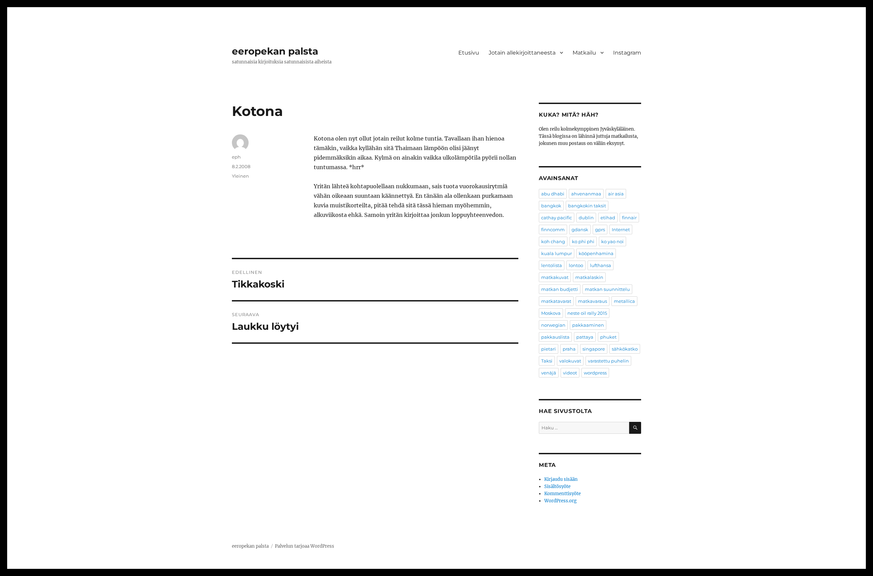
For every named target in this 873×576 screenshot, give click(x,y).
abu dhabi (552, 193)
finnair (629, 217)
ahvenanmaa (586, 193)
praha (569, 349)
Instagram (627, 52)
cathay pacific (556, 217)
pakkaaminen (588, 325)
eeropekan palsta (275, 51)
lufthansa (600, 265)
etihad (608, 217)
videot (570, 372)
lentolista (551, 265)
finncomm (553, 229)
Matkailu (584, 52)
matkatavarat (556, 301)
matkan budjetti (559, 289)
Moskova (551, 313)
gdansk (580, 229)
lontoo (576, 265)
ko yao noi (612, 241)
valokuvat (570, 361)
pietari (548, 349)
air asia (616, 193)
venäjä (548, 372)
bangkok (551, 205)
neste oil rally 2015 (587, 313)
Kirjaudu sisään (561, 479)
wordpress (595, 372)
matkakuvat (554, 277)
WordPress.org (560, 501)
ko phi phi (583, 241)
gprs (600, 229)
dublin (586, 217)
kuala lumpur (556, 253)
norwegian (553, 325)
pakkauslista (555, 337)
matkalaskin (589, 277)
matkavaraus (592, 301)
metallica (624, 301)
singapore (593, 349)
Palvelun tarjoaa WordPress (304, 546)
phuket (608, 337)
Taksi (546, 361)
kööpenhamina (596, 253)
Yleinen (240, 176)
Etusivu (468, 52)
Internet (621, 229)
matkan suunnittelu (607, 289)
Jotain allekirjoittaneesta (522, 52)
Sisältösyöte (557, 486)
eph (236, 157)
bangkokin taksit (587, 205)
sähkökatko (625, 349)
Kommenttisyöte (562, 494)
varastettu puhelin (608, 361)
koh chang (553, 241)
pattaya (584, 337)
